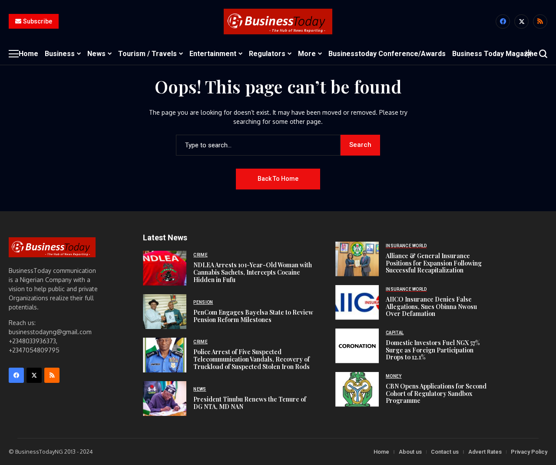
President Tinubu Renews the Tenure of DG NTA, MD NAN (249, 403)
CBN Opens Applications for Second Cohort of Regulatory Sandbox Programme (436, 393)
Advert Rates (485, 451)
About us (410, 451)
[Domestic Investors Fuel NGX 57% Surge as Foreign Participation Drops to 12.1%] (357, 346)
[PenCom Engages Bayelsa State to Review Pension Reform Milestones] (164, 311)
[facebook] (503, 21)
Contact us (445, 451)
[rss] (540, 21)
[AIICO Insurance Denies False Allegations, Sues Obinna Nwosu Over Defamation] (357, 302)
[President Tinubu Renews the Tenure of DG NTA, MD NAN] (164, 398)
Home (381, 451)
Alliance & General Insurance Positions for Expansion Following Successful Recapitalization (434, 263)
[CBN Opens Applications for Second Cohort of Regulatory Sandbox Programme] (357, 389)
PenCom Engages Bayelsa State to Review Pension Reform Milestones (253, 316)
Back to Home (278, 178)
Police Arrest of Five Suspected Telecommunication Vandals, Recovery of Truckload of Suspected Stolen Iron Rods (251, 359)
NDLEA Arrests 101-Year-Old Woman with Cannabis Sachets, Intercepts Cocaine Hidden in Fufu (252, 272)
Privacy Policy (529, 451)
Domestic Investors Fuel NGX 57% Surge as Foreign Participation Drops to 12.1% (433, 350)
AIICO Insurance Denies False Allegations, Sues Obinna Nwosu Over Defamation (431, 306)
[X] (521, 21)
